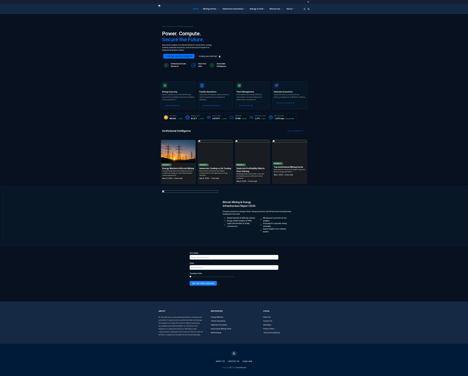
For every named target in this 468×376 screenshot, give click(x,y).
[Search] (308, 9)
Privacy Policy (268, 329)
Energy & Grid (256, 9)
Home (196, 9)
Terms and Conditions (271, 333)
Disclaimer (267, 325)
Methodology (216, 333)
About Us (267, 317)
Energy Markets (217, 317)
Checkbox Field (196, 273)
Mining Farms (209, 9)
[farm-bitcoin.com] (173, 9)
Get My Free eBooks (203, 283)
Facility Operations (218, 321)
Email (192, 263)
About (289, 9)
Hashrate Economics (233, 9)
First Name (194, 253)
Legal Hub (247, 361)
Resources (275, 9)
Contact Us (267, 321)
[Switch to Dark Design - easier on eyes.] (304, 9)
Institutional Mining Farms (221, 329)
